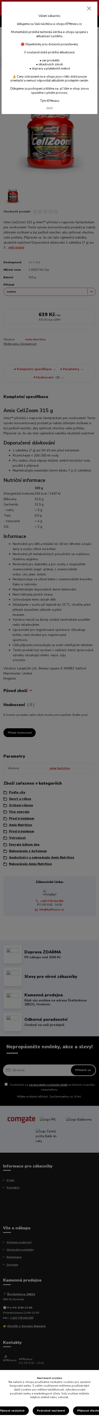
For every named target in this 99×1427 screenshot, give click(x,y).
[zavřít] (89, 8)
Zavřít (49, 107)
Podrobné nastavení (51, 1410)
